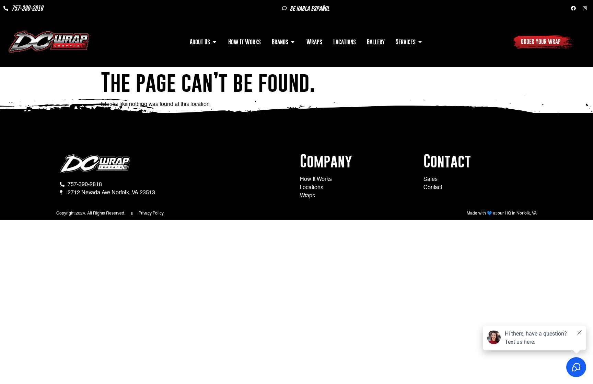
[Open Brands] (292, 42)
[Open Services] (420, 42)
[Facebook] (573, 8)
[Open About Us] (214, 42)
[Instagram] (585, 8)
